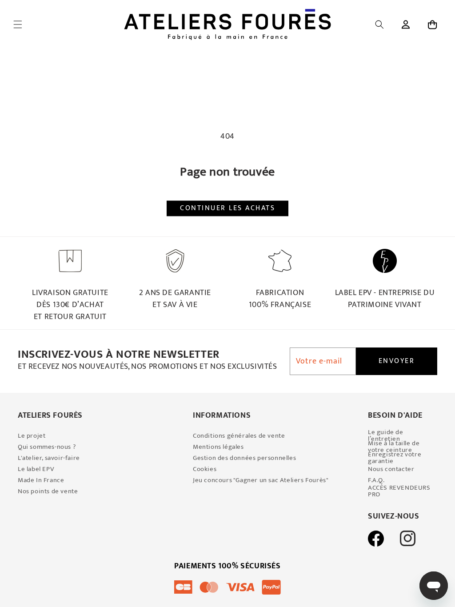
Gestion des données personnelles (244, 458)
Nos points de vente (48, 491)
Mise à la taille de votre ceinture (393, 446)
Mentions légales (218, 446)
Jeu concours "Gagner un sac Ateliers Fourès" (260, 480)
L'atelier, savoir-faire (49, 458)
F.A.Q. (376, 480)
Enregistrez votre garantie (394, 457)
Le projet (31, 435)
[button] (18, 24)
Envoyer (397, 361)
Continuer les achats (227, 208)
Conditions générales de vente (239, 435)
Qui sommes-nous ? (47, 446)
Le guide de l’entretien (385, 435)
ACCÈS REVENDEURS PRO (399, 491)
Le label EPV (36, 469)
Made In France (41, 480)
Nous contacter (391, 469)
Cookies (204, 469)
